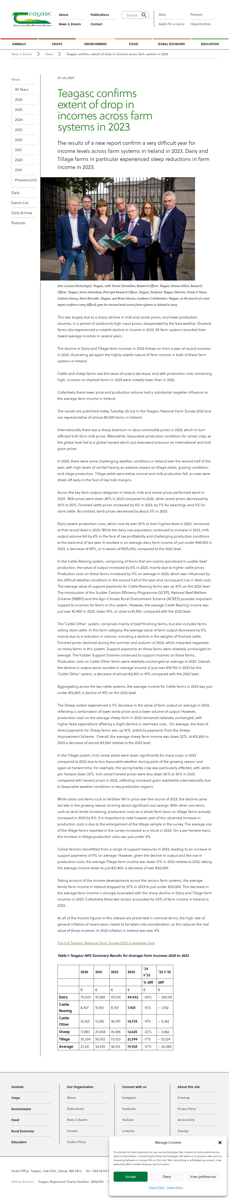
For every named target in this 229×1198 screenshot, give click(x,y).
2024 (18, 119)
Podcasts (197, 14)
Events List (19, 202)
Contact (96, 24)
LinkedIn (128, 1130)
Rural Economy (171, 44)
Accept (130, 1176)
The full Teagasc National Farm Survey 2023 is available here (106, 942)
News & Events (70, 24)
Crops (57, 44)
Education (210, 44)
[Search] (144, 15)
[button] (220, 1142)
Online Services (22, 1181)
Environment (95, 44)
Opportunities (201, 23)
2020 (19, 159)
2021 (18, 149)
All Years (21, 89)
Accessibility (186, 1119)
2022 (18, 139)
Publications (100, 14)
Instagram (129, 1097)
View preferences (203, 1176)
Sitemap (184, 1097)
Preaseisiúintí (25, 179)
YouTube (128, 1119)
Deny (167, 1176)
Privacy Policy (157, 1187)
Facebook (129, 1108)
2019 (18, 169)
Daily (162, 14)
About (63, 14)
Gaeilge (183, 1130)
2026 (18, 99)
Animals (19, 44)
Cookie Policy (76, 1141)
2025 (18, 109)
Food (133, 44)
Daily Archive (21, 212)
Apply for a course (171, 23)
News (49, 54)
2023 (18, 129)
